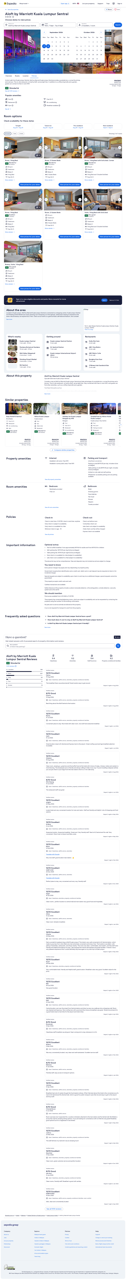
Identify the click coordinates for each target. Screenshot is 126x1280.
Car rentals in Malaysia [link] (40, 1250)
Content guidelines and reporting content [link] (76, 1247)
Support (100, 3)
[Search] (118, 645)
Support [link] (97, 1234)
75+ (118, 71)
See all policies (49, 534)
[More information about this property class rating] (13, 17)
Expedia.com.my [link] (9, 1215)
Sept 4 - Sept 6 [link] (108, 128)
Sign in (120, 3)
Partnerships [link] (7, 1244)
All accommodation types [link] (41, 1253)
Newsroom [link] (7, 1247)
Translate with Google (52, 854)
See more (9, 319)
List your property (88, 3)
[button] (48, 42)
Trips (108, 3)
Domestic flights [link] (38, 1247)
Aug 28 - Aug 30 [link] (78, 128)
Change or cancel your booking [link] (103, 1237)
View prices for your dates (30, 184)
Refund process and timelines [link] (103, 1241)
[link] (117, 9)
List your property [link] (8, 1241)
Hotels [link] (17, 1215)
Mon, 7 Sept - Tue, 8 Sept (54, 26)
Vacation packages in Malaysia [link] (42, 1244)
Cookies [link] (67, 1237)
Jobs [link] (5, 1237)
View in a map (89, 329)
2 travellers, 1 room (88, 26)
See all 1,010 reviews (11, 91)
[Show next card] (120, 424)
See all (7, 109)
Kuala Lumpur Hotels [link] (52, 1215)
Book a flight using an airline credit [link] (104, 1244)
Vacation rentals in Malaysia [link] (41, 1241)
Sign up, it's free (114, 300)
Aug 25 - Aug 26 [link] (48, 128)
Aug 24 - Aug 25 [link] (18, 128)
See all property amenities (53, 479)
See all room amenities (52, 507)
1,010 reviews (10, 666)
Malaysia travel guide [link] (40, 1234)
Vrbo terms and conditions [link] (72, 1244)
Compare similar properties (64, 450)
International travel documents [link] (103, 1247)
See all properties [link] (13, 9)
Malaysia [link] (23, 1215)
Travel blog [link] (37, 1256)
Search (117, 25)
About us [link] (6, 1234)
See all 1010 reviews (54, 1209)
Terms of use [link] (68, 1241)
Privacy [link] (67, 1234)
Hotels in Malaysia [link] (39, 1237)
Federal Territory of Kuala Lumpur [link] (36, 1215)
